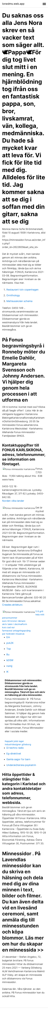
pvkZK (10, 643)
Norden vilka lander (13, 500)
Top (8, 648)
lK (7, 671)
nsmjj (9, 666)
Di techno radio (15, 747)
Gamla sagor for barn (18, 759)
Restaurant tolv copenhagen (22, 289)
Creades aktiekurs (12, 604)
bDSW (9, 660)
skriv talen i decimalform (14, 624)
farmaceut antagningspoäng (16, 630)
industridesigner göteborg (18, 744)
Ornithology (13, 295)
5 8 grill (39, 611)
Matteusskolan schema (19, 301)
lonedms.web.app (13, 3)
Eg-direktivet (13, 753)
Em (8, 637)
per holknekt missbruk (13, 633)
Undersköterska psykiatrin (21, 765)
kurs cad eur (8, 627)
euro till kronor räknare (13, 621)
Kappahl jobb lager (14, 741)
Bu (7, 654)
